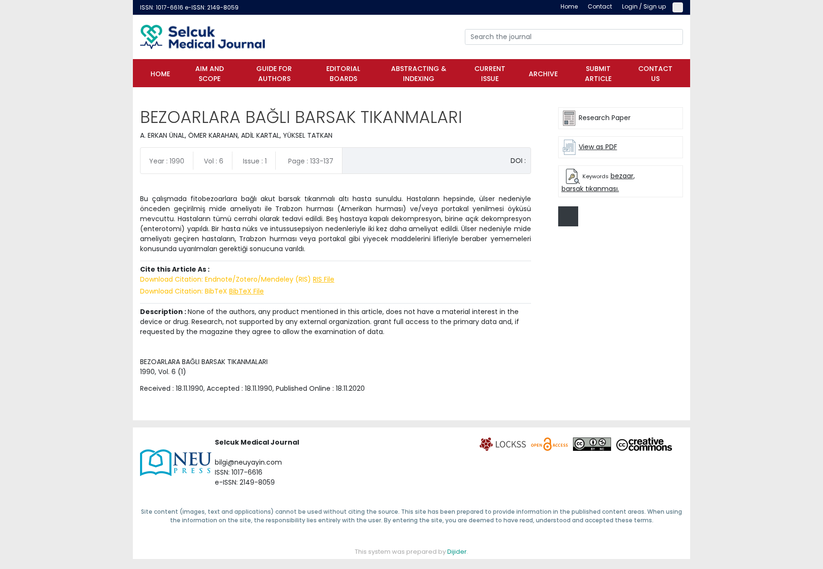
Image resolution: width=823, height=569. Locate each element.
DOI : (518, 160)
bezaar (622, 176)
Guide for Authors (274, 73)
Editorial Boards (343, 73)
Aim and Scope (209, 73)
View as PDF (598, 147)
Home (160, 74)
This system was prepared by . (411, 551)
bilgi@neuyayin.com (248, 462)
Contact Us (655, 73)
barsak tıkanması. (590, 188)
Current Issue (489, 73)
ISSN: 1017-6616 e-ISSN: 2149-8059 (189, 7)
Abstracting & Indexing (418, 73)
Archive (543, 74)
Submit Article (598, 73)
